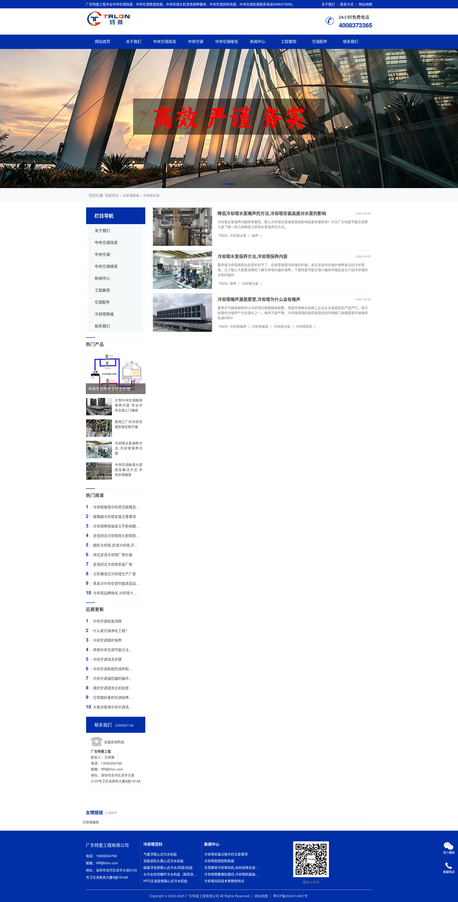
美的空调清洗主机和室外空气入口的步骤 (113, 687)
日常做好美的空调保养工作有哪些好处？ (113, 697)
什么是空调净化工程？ (111, 630)
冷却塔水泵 (238, 235)
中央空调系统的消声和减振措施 (113, 668)
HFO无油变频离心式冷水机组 (165, 880)
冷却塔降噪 (104, 314)
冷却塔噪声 (238, 326)
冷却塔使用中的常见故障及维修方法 (116, 506)
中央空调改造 (164, 42)
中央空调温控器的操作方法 (113, 678)
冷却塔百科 (152, 844)
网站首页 (102, 42)
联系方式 (347, 4)
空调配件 (319, 42)
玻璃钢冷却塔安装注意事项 (114, 516)
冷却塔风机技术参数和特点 (224, 880)
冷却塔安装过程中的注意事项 (226, 854)
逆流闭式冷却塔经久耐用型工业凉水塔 (116, 535)
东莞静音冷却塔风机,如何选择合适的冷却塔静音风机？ (232, 867)
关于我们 (328, 4)
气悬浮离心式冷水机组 (160, 854)
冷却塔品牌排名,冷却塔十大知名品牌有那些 (116, 592)
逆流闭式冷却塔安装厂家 (112, 564)
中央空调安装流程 (107, 620)
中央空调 (195, 42)
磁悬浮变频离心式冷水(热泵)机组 (168, 867)
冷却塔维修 (90, 822)
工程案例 (288, 42)
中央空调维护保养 (107, 640)
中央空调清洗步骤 (107, 659)
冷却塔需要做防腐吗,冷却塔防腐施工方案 (232, 874)
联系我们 (350, 42)
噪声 (255, 235)
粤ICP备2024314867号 (290, 895)
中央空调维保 (226, 42)
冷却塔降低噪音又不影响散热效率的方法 (116, 525)
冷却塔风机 (304, 326)
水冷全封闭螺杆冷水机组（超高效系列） (171, 874)
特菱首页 (112, 195)
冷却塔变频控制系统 (219, 860)
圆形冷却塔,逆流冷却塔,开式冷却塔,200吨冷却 (116, 545)
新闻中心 (257, 42)
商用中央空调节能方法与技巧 (113, 649)
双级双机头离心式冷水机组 (163, 860)
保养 (233, 283)
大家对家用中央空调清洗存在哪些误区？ (113, 706)
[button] (229, 184)
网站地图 (365, 4)
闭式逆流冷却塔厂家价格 (112, 554)
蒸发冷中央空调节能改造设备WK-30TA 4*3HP (116, 583)
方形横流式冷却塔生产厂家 (114, 573)
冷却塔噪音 (260, 326)
